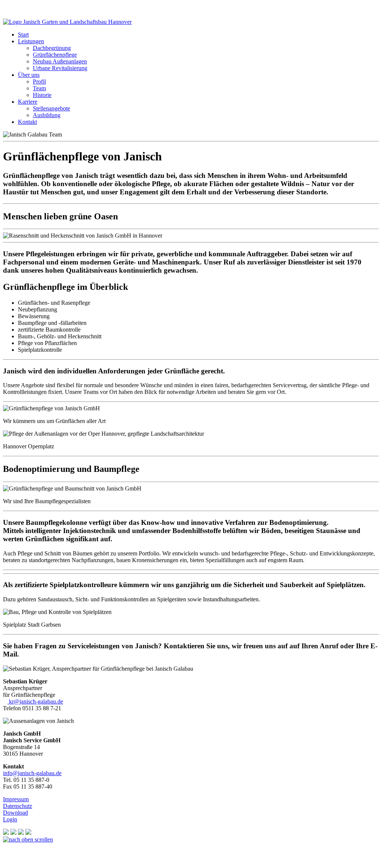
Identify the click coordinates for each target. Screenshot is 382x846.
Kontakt (27, 122)
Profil (39, 81)
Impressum (16, 799)
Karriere (27, 101)
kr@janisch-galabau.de (35, 701)
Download (15, 812)
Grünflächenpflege (55, 54)
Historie (42, 95)
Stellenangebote (51, 108)
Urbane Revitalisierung (60, 68)
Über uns (29, 75)
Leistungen (31, 41)
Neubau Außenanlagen (60, 61)
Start (23, 34)
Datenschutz (17, 806)
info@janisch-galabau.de (32, 773)
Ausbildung (46, 115)
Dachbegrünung (52, 48)
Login (10, 819)
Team (39, 88)
